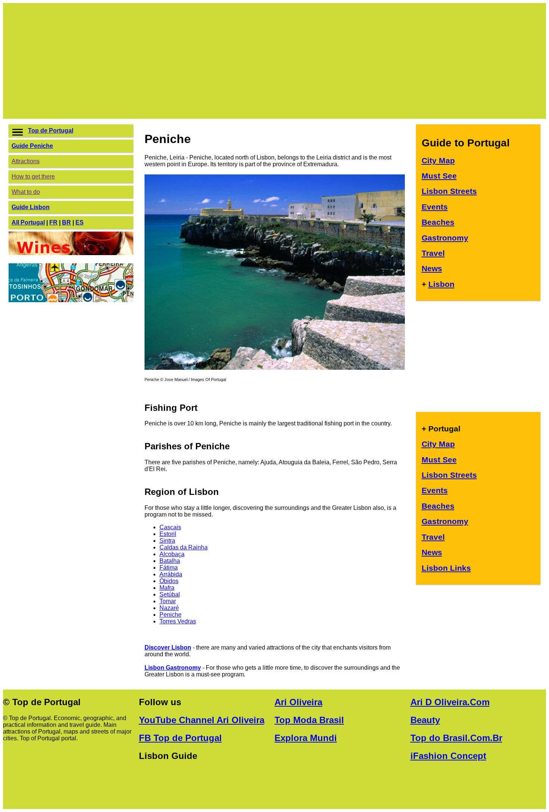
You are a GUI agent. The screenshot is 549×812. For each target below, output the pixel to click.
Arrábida (170, 574)
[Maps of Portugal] (71, 300)
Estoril (167, 534)
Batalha (169, 561)
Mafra (166, 588)
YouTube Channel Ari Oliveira (201, 720)
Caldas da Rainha (183, 547)
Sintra (167, 540)
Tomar (167, 601)
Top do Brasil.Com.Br (456, 738)
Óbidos (169, 581)
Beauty (425, 720)
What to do (26, 192)
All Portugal (28, 222)
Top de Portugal (50, 130)
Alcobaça (171, 554)
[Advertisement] (233, 61)
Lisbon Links (446, 568)
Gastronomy (445, 237)
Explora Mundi (305, 738)
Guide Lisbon (31, 207)
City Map (438, 160)
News (432, 268)
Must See (439, 175)
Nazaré (169, 608)
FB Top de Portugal (180, 738)
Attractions (26, 161)
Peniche (170, 614)
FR (53, 222)
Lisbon (441, 284)
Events (435, 206)
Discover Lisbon (168, 647)
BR (66, 222)
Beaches (438, 222)
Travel (433, 253)
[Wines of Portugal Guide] (71, 253)
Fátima (168, 567)
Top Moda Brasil (309, 720)
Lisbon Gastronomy (173, 667)
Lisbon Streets (449, 191)
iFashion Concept (448, 756)
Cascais (170, 527)
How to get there (33, 176)
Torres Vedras (177, 621)
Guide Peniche (32, 146)
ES (79, 222)
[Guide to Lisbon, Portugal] (275, 368)
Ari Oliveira (298, 702)
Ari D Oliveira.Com (450, 702)
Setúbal (169, 594)
